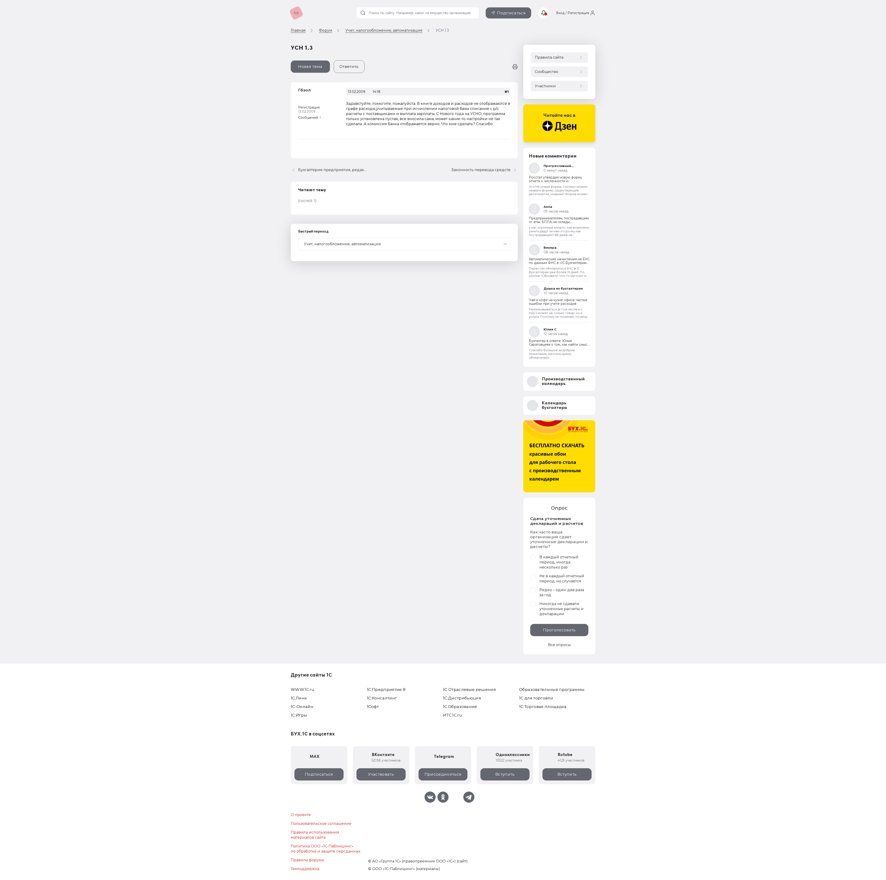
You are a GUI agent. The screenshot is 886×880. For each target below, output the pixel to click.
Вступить (505, 774)
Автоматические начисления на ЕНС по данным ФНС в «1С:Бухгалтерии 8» (559, 263)
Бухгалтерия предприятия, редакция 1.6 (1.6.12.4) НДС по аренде (332, 170)
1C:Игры (299, 715)
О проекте (301, 815)
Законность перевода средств (480, 170)
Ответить (349, 66)
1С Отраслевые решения (469, 689)
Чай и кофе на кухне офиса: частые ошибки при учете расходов (558, 302)
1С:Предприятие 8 (386, 689)
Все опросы (559, 645)
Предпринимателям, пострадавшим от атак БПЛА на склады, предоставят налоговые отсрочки (559, 222)
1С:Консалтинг (382, 698)
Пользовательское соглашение (321, 823)
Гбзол (304, 90)
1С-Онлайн (302, 706)
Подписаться (511, 13)
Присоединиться (443, 774)
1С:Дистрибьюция (462, 698)
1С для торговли (536, 698)
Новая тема (310, 66)
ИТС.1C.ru (452, 715)
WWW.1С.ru (302, 689)
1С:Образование (460, 706)
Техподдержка (305, 869)
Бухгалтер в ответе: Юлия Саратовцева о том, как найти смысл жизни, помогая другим (559, 344)
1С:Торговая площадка (543, 706)
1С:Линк (299, 698)
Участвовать (381, 774)
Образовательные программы (552, 689)
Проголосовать (559, 630)
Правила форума (307, 860)
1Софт (373, 706)
